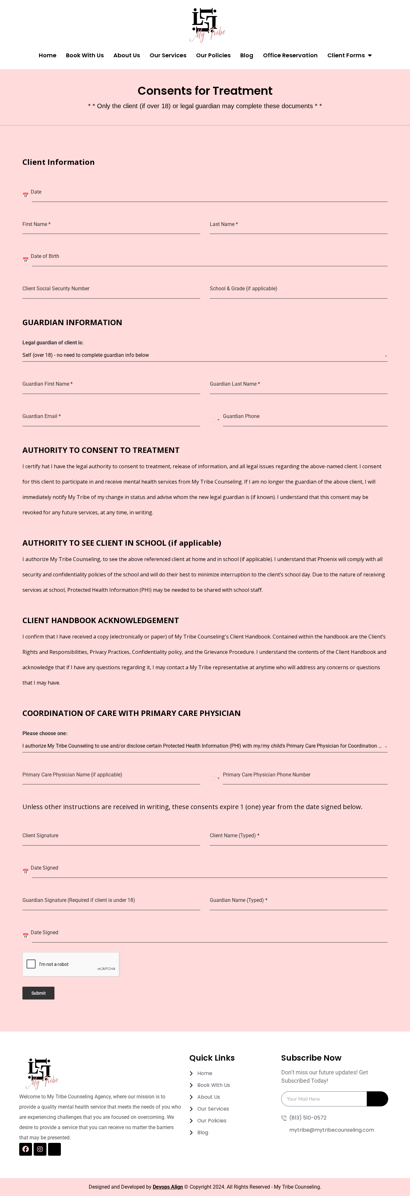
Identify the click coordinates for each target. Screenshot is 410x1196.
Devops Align (168, 1187)
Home (47, 55)
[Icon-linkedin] (54, 1149)
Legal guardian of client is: (53, 343)
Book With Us (85, 55)
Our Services (168, 55)
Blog (246, 55)
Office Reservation (290, 55)
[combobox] (205, 355)
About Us (126, 55)
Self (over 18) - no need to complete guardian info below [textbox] (85, 355)
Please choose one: (45, 733)
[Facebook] (25, 1149)
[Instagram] (40, 1149)
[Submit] (377, 1098)
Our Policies (213, 55)
